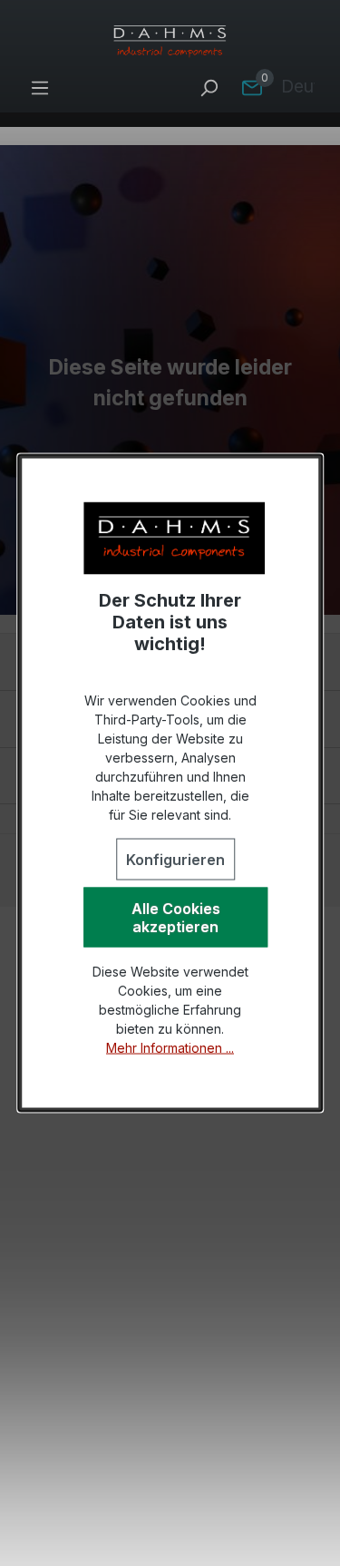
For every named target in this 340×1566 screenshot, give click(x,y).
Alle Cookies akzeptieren (175, 918)
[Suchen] (208, 87)
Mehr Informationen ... (170, 1047)
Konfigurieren (175, 860)
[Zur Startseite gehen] (170, 42)
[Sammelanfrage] (252, 87)
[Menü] (40, 87)
